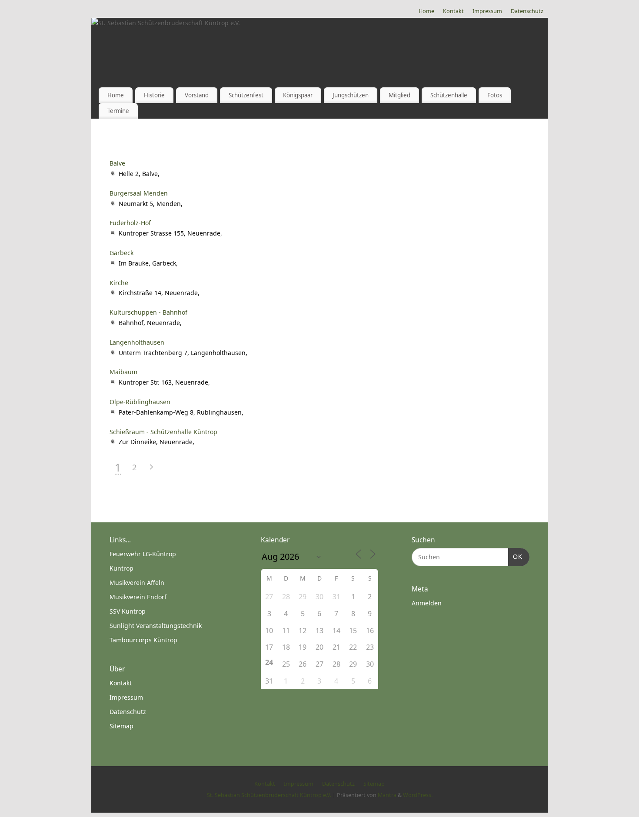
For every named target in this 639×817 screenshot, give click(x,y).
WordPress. (418, 795)
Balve (117, 163)
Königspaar (298, 95)
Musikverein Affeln (137, 582)
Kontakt (453, 11)
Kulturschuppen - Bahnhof (148, 312)
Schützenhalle (448, 95)
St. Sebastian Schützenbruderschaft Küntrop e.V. (269, 795)
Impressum (487, 11)
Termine (118, 111)
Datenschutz (527, 11)
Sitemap (121, 726)
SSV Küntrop (128, 611)
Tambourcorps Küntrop (143, 640)
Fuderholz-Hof (130, 223)
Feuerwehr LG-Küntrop (143, 554)
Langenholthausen (137, 342)
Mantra (387, 795)
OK (515, 556)
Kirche (119, 283)
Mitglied (399, 95)
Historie (154, 95)
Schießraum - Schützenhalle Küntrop (163, 432)
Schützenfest (246, 95)
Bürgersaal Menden (139, 193)
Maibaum (123, 372)
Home (426, 11)
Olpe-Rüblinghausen (140, 402)
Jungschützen (351, 95)
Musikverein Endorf (138, 597)
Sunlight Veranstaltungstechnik (156, 625)
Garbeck (121, 253)
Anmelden (427, 603)
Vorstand (197, 95)
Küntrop (121, 568)
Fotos (494, 95)
